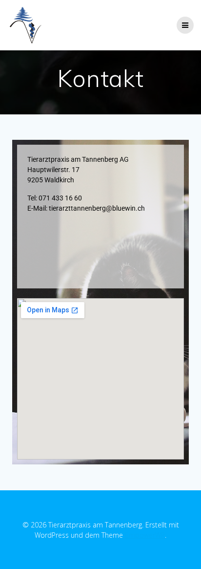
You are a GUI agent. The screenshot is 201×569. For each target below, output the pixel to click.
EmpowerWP (145, 535)
